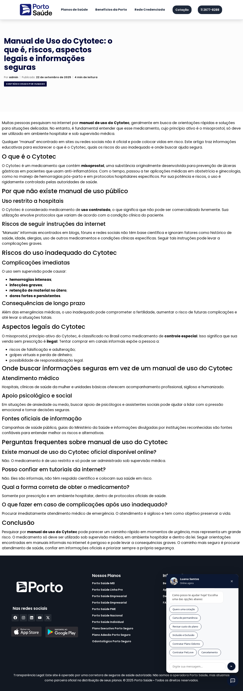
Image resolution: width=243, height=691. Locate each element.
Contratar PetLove (183, 652)
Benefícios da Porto (111, 9)
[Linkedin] (31, 617)
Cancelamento (209, 652)
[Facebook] (15, 617)
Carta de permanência (185, 617)
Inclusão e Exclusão (183, 635)
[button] (210, 10)
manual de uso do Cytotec (104, 122)
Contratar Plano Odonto (186, 643)
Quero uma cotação (184, 609)
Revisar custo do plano (185, 626)
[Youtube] (39, 617)
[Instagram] (23, 617)
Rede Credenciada (150, 9)
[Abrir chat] (232, 680)
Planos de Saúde (74, 9)
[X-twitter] (47, 617)
